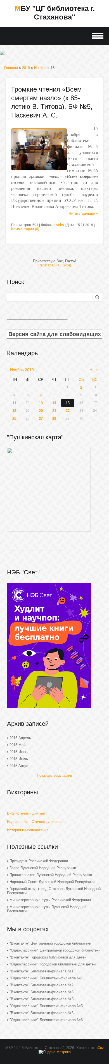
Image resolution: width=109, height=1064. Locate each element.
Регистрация (48, 265)
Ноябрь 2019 (22, 369)
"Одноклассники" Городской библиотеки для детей (53, 964)
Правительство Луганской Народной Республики (51, 875)
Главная (11, 68)
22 (68, 411)
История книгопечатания (27, 830)
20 (41, 411)
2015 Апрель (20, 738)
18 (14, 411)
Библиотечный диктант (26, 813)
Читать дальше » (83, 213)
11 (14, 403)
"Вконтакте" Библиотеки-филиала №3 (42, 992)
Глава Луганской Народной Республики (43, 868)
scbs (60, 225)
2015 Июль (19, 759)
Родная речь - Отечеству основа (34, 822)
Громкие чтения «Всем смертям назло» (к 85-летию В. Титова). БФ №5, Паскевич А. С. (52, 102)
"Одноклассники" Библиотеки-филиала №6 (46, 1020)
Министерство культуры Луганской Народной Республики (46, 909)
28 (54, 418)
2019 (26, 68)
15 (68, 403)
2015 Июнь (19, 752)
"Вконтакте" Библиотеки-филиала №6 (42, 1013)
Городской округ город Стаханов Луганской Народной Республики (54, 891)
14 (54, 403)
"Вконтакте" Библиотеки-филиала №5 (42, 999)
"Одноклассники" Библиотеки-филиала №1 (46, 978)
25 (14, 418)
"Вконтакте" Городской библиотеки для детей (48, 957)
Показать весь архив (54, 775)
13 (41, 403)
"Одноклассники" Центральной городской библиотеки (55, 950)
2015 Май (17, 745)
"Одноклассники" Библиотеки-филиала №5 (46, 1006)
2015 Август (20, 766)
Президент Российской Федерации (39, 861)
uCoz (100, 1048)
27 (41, 418)
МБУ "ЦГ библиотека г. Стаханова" (55, 12)
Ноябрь (40, 68)
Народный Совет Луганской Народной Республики (52, 882)
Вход (66, 265)
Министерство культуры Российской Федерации (50, 900)
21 (54, 411)
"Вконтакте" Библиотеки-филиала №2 (42, 985)
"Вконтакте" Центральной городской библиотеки (50, 943)
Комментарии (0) (25, 229)
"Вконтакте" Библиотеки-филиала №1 (42, 971)
